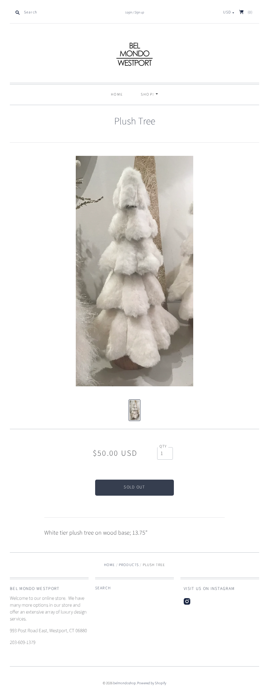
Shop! (148, 94)
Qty (163, 446)
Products (129, 565)
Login (128, 12)
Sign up (139, 12)
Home (117, 94)
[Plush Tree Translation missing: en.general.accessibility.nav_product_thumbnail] (134, 410)
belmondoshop (124, 683)
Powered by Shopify (151, 683)
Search (103, 588)
